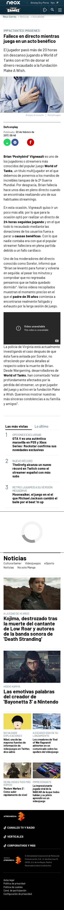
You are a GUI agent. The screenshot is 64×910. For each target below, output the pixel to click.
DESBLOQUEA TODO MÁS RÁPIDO (17, 783)
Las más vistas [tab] (16, 426)
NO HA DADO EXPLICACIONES (13, 734)
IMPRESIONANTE (42, 781)
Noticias (15, 558)
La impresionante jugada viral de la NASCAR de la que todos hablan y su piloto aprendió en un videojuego (46, 793)
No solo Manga (26, 567)
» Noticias (23, 16)
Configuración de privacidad (18, 894)
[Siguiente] (57, 3)
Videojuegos (33, 563)
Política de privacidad (14, 883)
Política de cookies (13, 887)
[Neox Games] (17, 10)
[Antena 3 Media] (12, 860)
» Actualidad (37, 16)
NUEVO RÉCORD (22, 461)
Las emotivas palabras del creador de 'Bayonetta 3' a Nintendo (31, 696)
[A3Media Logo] (14, 819)
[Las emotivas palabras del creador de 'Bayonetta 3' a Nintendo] (32, 667)
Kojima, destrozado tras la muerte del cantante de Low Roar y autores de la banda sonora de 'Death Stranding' (30, 629)
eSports (49, 563)
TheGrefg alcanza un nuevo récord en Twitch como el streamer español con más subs (31, 470)
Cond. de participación (15, 890)
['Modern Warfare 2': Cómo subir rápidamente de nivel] (17, 771)
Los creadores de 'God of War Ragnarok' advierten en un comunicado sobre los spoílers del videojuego (45, 745)
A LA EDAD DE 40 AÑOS (16, 613)
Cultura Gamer (13, 563)
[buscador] (52, 9)
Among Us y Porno (40, 2)
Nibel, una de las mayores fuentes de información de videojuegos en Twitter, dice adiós (17, 745)
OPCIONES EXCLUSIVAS (26, 434)
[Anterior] (27, 3)
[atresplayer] (45, 9)
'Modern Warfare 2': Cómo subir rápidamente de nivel (15, 791)
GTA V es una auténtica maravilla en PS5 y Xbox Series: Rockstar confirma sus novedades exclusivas (34, 444)
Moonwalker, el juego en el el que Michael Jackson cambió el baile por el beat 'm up (34, 498)
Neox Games (9, 16)
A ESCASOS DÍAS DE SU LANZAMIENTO (45, 734)
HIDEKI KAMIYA (12, 686)
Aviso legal (9, 880)
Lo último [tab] (41, 426)
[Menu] (59, 10)
